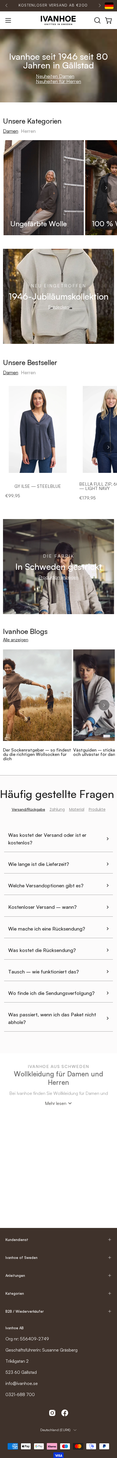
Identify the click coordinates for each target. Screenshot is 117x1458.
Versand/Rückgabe (28, 809)
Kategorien (14, 1293)
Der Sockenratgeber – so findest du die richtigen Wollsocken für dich (37, 754)
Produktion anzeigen (58, 577)
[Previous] (6, 5)
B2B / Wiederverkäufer (24, 1311)
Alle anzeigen (15, 639)
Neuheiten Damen (55, 76)
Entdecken (58, 307)
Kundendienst (16, 1239)
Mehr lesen (55, 1103)
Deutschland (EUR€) (55, 1430)
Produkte (97, 809)
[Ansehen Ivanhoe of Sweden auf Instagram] (52, 1413)
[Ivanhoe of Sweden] (58, 20)
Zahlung (57, 809)
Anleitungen (15, 1275)
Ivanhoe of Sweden (21, 1257)
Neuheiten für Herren (58, 81)
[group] (53, 5)
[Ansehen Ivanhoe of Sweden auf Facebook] (65, 1413)
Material (76, 809)
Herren (28, 130)
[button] (97, 20)
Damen (10, 130)
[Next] (99, 5)
